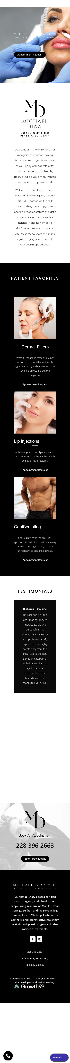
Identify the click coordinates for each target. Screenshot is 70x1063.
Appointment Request (29, 54)
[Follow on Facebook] (33, 939)
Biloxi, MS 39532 (35, 964)
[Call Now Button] (8, 1055)
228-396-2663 (35, 845)
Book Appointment (35, 858)
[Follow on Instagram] (39, 939)
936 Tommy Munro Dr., (35, 958)
